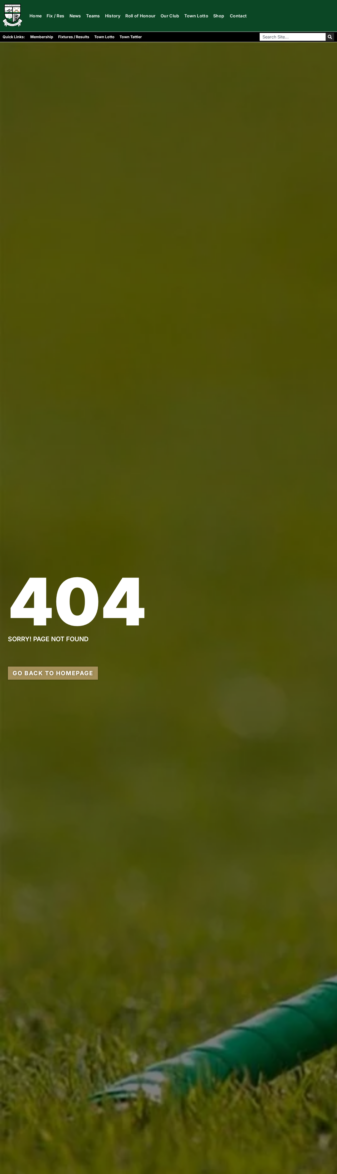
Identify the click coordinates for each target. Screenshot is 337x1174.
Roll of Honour (140, 15)
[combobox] (293, 37)
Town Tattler (131, 36)
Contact (238, 15)
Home (35, 15)
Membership (41, 36)
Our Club (170, 15)
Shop (218, 15)
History (112, 15)
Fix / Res (55, 15)
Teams (93, 15)
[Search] (330, 37)
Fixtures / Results (73, 36)
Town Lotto (196, 15)
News (75, 15)
